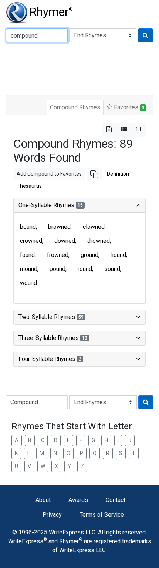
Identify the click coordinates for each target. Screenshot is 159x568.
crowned (31, 240)
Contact (115, 499)
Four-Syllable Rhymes (49, 358)
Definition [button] (118, 174)
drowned (98, 240)
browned (59, 226)
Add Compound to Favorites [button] (49, 174)
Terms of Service (102, 514)
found (27, 254)
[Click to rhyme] (145, 35)
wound (28, 282)
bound (28, 226)
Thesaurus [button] (29, 186)
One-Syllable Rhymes (50, 205)
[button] (94, 174)
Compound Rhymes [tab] (75, 107)
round (85, 268)
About (43, 499)
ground (89, 254)
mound (28, 268)
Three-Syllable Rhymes (52, 337)
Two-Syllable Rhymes (51, 316)
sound (112, 268)
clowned (94, 226)
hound (118, 254)
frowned (57, 254)
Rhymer (51, 12)
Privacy (52, 514)
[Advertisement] (79, 68)
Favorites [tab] (128, 107)
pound (57, 268)
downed (64, 240)
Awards (78, 499)
